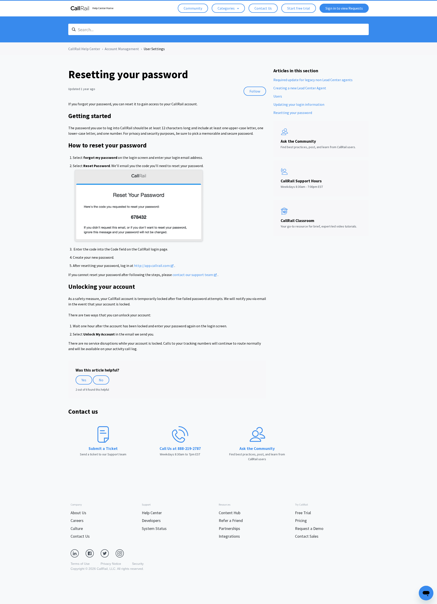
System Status (154, 528)
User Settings (154, 48)
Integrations (229, 536)
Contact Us (263, 8)
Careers (77, 520)
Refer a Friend (231, 520)
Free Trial (303, 512)
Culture (77, 528)
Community (193, 8)
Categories (226, 8)
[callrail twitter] (108, 553)
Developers (151, 520)
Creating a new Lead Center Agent (299, 88)
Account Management (122, 48)
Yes (83, 380)
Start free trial (298, 8)
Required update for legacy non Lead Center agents (313, 79)
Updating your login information (298, 104)
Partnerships (229, 528)
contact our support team (193, 274)
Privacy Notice (111, 563)
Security (138, 563)
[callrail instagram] (123, 553)
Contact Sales (306, 536)
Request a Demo (309, 528)
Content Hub (229, 512)
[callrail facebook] (93, 553)
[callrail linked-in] (78, 553)
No (101, 380)
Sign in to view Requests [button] (344, 8)
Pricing (301, 520)
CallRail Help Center (84, 48)
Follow (254, 91)
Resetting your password (292, 112)
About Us (78, 512)
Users (277, 96)
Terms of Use (80, 563)
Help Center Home (102, 8)
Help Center (152, 512)
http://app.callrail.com (152, 265)
